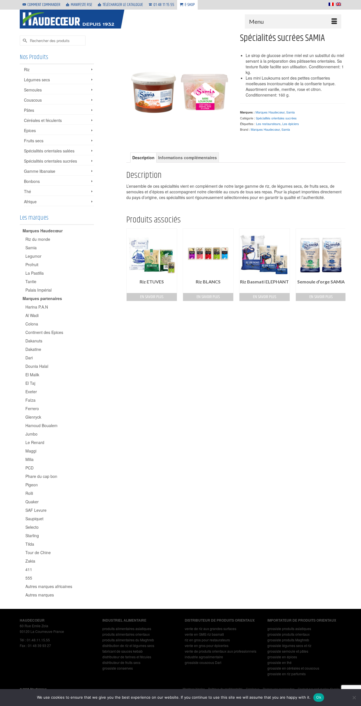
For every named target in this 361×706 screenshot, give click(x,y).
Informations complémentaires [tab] (187, 157)
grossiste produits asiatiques (289, 628)
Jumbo (31, 434)
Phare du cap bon (41, 476)
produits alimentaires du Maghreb (128, 639)
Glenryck (33, 417)
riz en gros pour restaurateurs (207, 639)
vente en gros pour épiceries (206, 645)
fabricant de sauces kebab (122, 651)
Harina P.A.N (36, 307)
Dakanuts (33, 341)
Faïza (30, 400)
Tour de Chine (38, 552)
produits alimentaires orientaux (126, 634)
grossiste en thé (279, 662)
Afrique (30, 201)
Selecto (32, 527)
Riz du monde (37, 239)
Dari (29, 357)
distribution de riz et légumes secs (128, 645)
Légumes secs (37, 79)
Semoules (33, 90)
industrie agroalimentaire (204, 656)
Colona (31, 324)
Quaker (32, 501)
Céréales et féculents (43, 120)
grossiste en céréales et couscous (293, 668)
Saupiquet (34, 518)
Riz (27, 69)
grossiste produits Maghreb (288, 639)
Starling (32, 535)
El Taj (30, 383)
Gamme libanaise (39, 171)
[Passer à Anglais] (337, 4)
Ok (318, 697)
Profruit (31, 264)
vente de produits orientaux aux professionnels (220, 651)
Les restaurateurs (268, 123)
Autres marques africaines (48, 586)
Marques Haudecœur (270, 112)
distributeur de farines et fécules (126, 656)
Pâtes (29, 110)
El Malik (32, 374)
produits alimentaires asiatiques (126, 628)
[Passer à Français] (330, 4)
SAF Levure (36, 510)
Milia (29, 459)
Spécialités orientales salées (49, 151)
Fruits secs (33, 140)
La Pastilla (34, 273)
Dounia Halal (36, 366)
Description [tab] (143, 157)
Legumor (33, 256)
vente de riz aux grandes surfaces (210, 628)
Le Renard (34, 442)
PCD (29, 468)
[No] (354, 697)
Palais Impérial (38, 290)
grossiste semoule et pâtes (287, 651)
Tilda (29, 544)
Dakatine (33, 349)
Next (340, 264)
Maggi (30, 451)
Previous (131, 264)
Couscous (33, 100)
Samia (290, 112)
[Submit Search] (24, 40)
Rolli (29, 493)
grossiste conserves (117, 668)
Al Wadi (32, 315)
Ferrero (32, 408)
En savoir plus (151, 296)
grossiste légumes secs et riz (289, 645)
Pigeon (31, 485)
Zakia (30, 561)
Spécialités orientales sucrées (276, 118)
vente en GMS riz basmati (204, 634)
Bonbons (32, 181)
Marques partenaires (42, 298)
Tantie (30, 281)
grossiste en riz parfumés (286, 673)
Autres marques (39, 595)
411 (28, 569)
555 (28, 578)
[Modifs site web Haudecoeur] (179, 85)
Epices (30, 130)
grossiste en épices (282, 656)
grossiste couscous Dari (203, 662)
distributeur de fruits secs (121, 662)
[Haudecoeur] (73, 19)
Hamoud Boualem (41, 425)
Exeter (31, 391)
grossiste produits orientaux (288, 634)
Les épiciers (290, 123)
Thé (27, 191)
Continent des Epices (44, 332)
